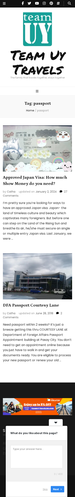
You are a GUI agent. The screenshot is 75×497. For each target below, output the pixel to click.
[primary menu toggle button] (37, 91)
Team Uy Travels (38, 62)
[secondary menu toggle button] (4, 3)
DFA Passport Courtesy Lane (31, 305)
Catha (11, 192)
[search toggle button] (69, 3)
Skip (45, 489)
